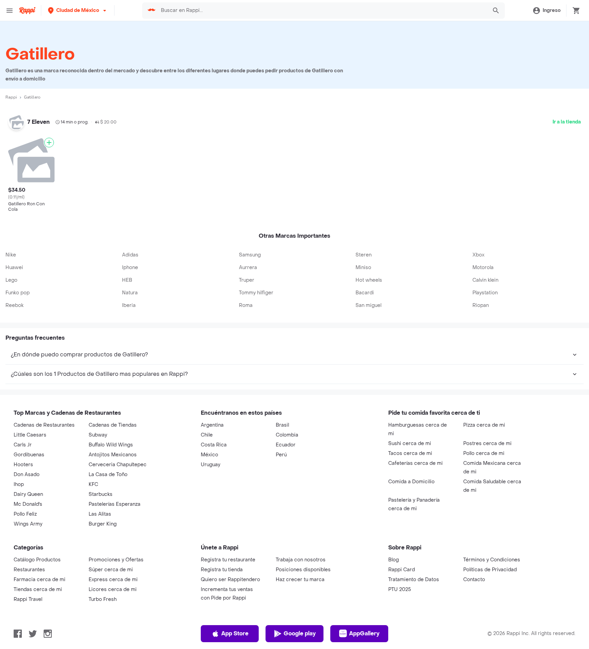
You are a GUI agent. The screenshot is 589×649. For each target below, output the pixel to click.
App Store (234, 633)
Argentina (212, 425)
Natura (130, 293)
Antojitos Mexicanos (113, 455)
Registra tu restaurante (228, 560)
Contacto (474, 579)
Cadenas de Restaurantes (44, 425)
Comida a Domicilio (411, 481)
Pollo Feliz (25, 514)
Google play (300, 633)
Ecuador (286, 445)
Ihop (19, 484)
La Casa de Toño (108, 474)
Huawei (14, 267)
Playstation (485, 293)
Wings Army (28, 524)
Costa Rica (214, 445)
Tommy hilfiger (256, 293)
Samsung (250, 255)
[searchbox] (322, 10)
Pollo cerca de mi (483, 453)
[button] (78, 10)
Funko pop (17, 293)
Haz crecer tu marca (300, 579)
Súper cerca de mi (111, 569)
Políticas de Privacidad (490, 569)
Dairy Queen (28, 494)
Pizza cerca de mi (484, 425)
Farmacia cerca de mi (39, 579)
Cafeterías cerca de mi (415, 463)
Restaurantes (29, 569)
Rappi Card (401, 569)
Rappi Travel (28, 599)
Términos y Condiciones (491, 560)
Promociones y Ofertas (116, 560)
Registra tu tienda (222, 569)
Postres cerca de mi (487, 443)
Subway (98, 435)
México (209, 455)
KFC (93, 484)
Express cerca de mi (113, 579)
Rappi (11, 97)
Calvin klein (485, 280)
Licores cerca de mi (113, 589)
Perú (281, 455)
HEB (127, 280)
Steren (364, 255)
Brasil (282, 425)
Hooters (23, 464)
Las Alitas (100, 514)
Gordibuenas (29, 455)
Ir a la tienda (567, 122)
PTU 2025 (399, 589)
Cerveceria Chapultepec (118, 464)
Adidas (130, 255)
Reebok (14, 305)
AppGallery (364, 633)
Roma (246, 305)
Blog (393, 560)
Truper (246, 280)
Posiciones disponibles (303, 569)
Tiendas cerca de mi (38, 589)
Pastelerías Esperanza (114, 504)
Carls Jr (23, 445)
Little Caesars (30, 435)
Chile (207, 435)
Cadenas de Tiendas (113, 425)
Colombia (287, 435)
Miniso (363, 267)
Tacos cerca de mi (410, 453)
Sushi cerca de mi (409, 443)
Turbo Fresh (103, 599)
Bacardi (365, 293)
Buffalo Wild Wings (111, 445)
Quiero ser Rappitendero (230, 579)
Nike (10, 255)
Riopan (480, 305)
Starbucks (100, 494)
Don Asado (27, 474)
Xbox (478, 255)
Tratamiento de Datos (413, 579)
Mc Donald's (28, 504)
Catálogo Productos (37, 560)
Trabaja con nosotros (301, 560)
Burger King (103, 524)
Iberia (129, 305)
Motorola (483, 267)
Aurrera (248, 267)
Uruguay (210, 464)
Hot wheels (369, 280)
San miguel (368, 305)
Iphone (130, 267)
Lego (11, 280)
